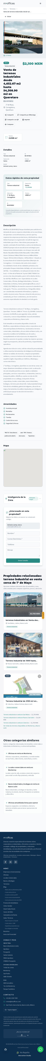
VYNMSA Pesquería (9, 961)
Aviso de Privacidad (9, 934)
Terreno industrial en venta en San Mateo (16, 715)
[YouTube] (10, 862)
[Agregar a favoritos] (39, 595)
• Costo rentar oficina (10, 892)
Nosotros (6, 931)
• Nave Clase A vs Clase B (11, 921)
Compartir (10, 115)
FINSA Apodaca (8, 958)
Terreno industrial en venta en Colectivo (16, 723)
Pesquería (6, 952)
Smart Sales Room (9, 909)
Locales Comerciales (10, 878)
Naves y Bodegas (9, 881)
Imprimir (27, 120)
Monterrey (6, 971)
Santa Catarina (8, 955)
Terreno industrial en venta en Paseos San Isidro (18, 718)
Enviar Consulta (23, 561)
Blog (4, 887)
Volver (9, 17)
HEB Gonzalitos (8, 983)
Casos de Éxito (8, 912)
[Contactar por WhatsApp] (40, 1049)
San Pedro (6, 974)
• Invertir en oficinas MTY (11, 895)
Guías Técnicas (8, 918)
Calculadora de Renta (10, 915)
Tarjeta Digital (11, 1010)
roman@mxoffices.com (13, 1002)
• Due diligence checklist (11, 928)
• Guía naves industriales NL (12, 897)
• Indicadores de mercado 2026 (13, 900)
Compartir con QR (13, 120)
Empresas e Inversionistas (11, 872)
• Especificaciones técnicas (12, 926)
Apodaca (6, 949)
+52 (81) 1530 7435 (12, 998)
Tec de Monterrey (9, 986)
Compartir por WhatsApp (28, 115)
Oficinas (6, 875)
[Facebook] (5, 862)
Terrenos (13, 9)
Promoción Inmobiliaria (10, 903)
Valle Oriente (7, 977)
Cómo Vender (7, 906)
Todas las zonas (8, 968)
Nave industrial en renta (11, 946)
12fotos (8, 55)
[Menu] (40, 3)
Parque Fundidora (9, 989)
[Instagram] (16, 862)
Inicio (5, 9)
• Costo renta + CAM (10, 923)
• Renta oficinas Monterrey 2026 (13, 890)
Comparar (10, 124)
